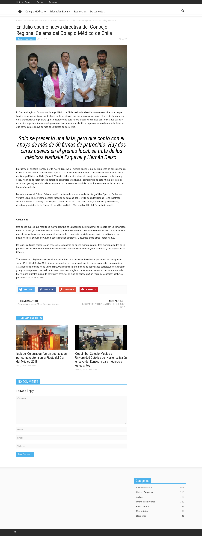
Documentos (97, 11)
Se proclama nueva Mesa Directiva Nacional (39, 304)
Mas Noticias (160, 511)
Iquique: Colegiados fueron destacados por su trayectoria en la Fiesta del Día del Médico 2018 (41, 357)
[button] (182, 11)
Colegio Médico (33, 13)
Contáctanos (54, 2)
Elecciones (160, 515)
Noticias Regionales (26, 39)
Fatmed (40, 2)
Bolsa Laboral (160, 506)
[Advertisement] (158, 43)
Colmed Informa (160, 487)
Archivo (160, 497)
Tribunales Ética (58, 13)
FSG (18, 2)
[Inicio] (20, 12)
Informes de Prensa (160, 501)
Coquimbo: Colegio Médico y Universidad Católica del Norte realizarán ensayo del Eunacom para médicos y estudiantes (101, 359)
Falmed (28, 2)
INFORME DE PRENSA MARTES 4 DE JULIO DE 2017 (103, 305)
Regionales (80, 11)
